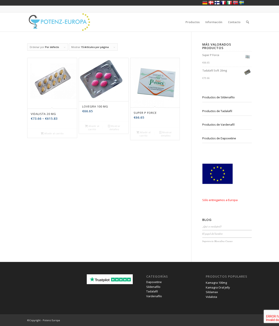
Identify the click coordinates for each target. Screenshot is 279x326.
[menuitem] (192, 22)
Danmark (211, 2)
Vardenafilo (154, 296)
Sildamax (212, 292)
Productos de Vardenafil (218, 124)
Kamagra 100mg (216, 283)
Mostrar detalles (115, 127)
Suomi (217, 2)
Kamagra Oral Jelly (218, 287)
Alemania (205, 2)
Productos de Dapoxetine (219, 138)
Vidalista (211, 297)
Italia (229, 2)
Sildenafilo (153, 287)
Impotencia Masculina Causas (217, 241)
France (223, 2)
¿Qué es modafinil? (212, 226)
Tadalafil (152, 291)
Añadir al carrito (54, 133)
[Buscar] (247, 22)
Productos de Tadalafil (217, 111)
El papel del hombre (212, 233)
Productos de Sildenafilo (218, 97)
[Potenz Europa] (59, 22)
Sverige (241, 2)
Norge (235, 2)
